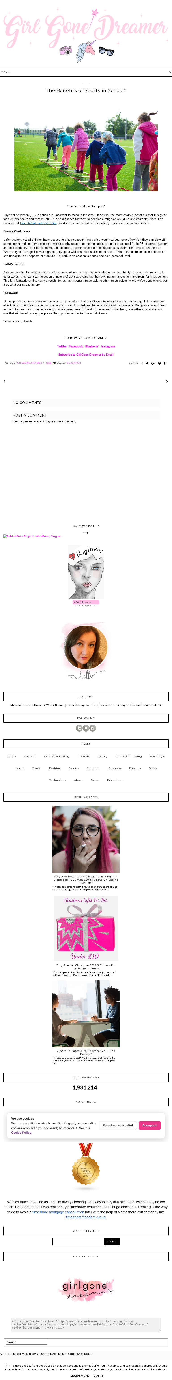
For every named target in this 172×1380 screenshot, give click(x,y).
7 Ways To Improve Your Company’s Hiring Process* (86, 1052)
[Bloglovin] (86, 730)
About (78, 780)
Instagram (108, 346)
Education (74, 363)
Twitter (62, 346)
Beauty (74, 768)
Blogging (94, 768)
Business (115, 768)
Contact (30, 756)
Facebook (76, 346)
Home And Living (129, 756)
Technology (58, 780)
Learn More (79, 1375)
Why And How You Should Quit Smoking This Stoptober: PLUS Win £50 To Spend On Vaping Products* (86, 879)
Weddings (157, 756)
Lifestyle (83, 756)
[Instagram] (92, 730)
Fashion (55, 768)
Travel (37, 768)
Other (95, 780)
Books (153, 768)
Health (20, 768)
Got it (98, 1375)
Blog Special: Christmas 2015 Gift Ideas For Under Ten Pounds (86, 967)
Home (12, 756)
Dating (103, 756)
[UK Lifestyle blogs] (86, 1191)
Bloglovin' (92, 346)
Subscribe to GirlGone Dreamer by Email (85, 354)
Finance (135, 768)
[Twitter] (79, 730)
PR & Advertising (56, 756)
